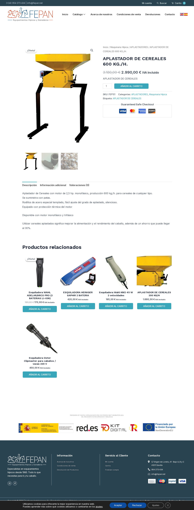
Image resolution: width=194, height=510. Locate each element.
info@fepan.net (35, 3)
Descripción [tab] (29, 185)
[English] (182, 14)
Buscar (163, 3)
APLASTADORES (139, 47)
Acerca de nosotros (101, 14)
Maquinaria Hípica (119, 47)
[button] (92, 50)
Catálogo (78, 14)
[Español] (186, 14)
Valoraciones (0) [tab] (79, 185)
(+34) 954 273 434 (15, 3)
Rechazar (137, 505)
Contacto (170, 14)
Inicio (65, 14)
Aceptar (118, 505)
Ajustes (155, 505)
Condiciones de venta (129, 14)
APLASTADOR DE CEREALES (127, 98)
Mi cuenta (147, 3)
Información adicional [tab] (53, 185)
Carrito (180, 3)
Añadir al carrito (131, 86)
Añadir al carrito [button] (40, 309)
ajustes (99, 506)
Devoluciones (152, 14)
